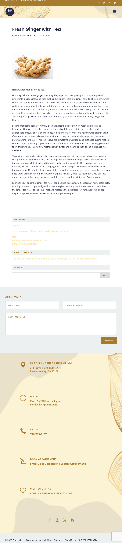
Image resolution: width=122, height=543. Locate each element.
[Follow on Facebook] (99, 3)
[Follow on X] (110, 3)
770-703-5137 (38, 434)
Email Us (35, 464)
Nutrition (45, 35)
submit (109, 340)
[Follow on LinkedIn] (115, 3)
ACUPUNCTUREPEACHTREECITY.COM (51, 493)
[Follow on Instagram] (104, 3)
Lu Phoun (20, 35)
